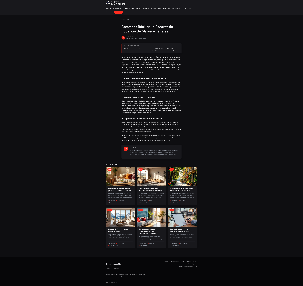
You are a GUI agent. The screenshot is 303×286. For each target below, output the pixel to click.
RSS (196, 266)
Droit (190, 8)
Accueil (108, 8)
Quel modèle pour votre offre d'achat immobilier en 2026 (180, 230)
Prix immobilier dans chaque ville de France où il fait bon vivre (181, 190)
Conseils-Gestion (174, 8)
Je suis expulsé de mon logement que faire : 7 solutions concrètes (119, 190)
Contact (118, 12)
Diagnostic (117, 8)
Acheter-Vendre (128, 8)
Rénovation (162, 8)
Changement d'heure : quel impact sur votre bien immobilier (150, 190)
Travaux (154, 8)
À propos (109, 12)
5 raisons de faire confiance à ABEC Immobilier (118, 230)
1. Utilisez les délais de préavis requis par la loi (137, 49)
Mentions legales (188, 266)
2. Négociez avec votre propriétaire (163, 48)
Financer (146, 8)
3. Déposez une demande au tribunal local (165, 50)
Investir (138, 8)
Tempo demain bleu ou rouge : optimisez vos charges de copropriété (147, 231)
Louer (184, 8)
